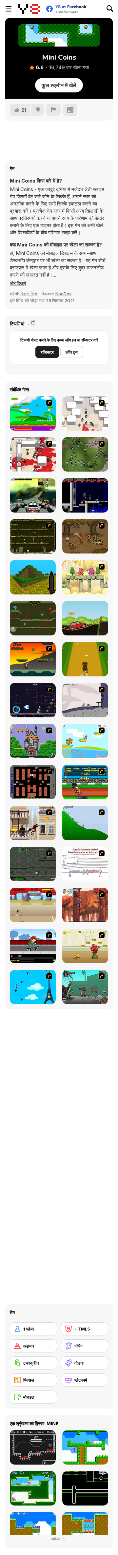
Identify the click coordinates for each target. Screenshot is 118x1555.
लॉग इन (72, 352)
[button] (18, 283)
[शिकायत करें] (53, 110)
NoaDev (63, 293)
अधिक (56, 1538)
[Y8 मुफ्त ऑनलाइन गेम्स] (29, 9)
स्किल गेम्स (28, 293)
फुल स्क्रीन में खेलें (59, 85)
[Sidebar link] (8, 8)
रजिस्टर (47, 352)
